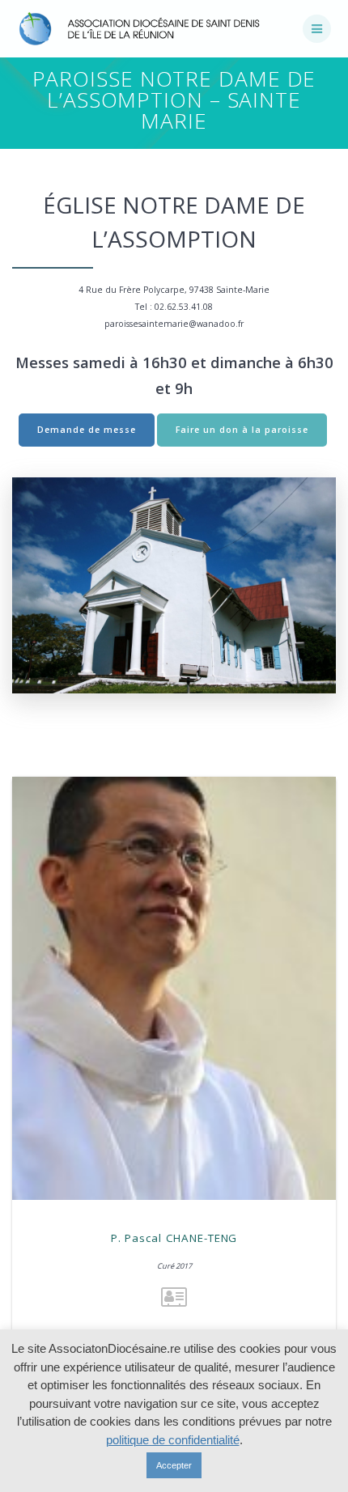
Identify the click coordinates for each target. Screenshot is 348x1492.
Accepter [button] (174, 1465)
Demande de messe (86, 429)
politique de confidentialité (173, 1440)
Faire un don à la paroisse (242, 429)
